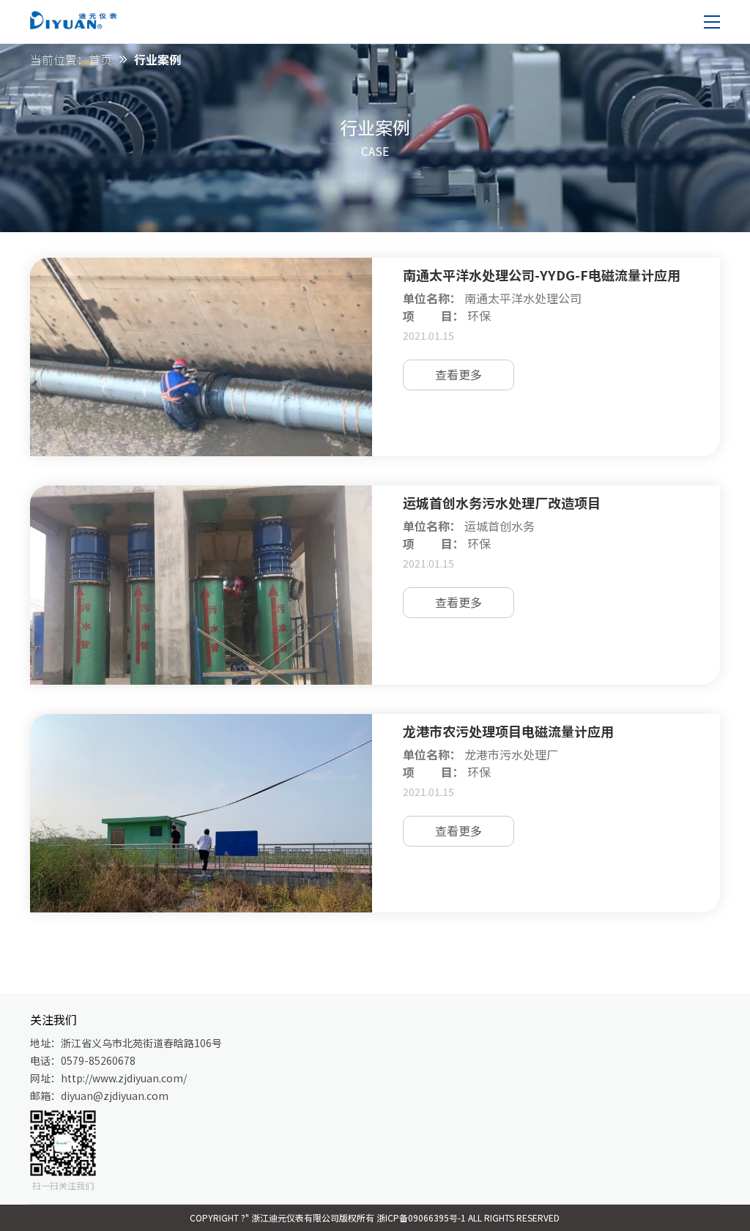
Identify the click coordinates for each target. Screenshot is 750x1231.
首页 (100, 59)
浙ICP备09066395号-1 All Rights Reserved (468, 1217)
